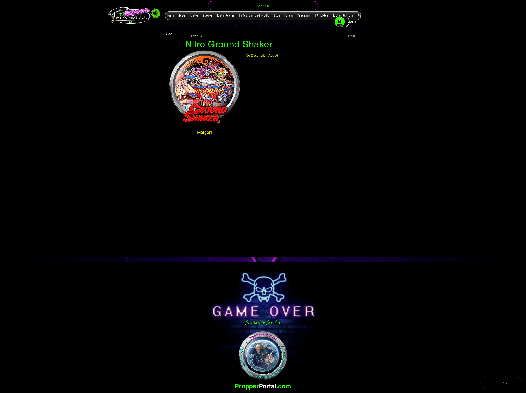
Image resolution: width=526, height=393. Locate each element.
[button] (263, 5)
